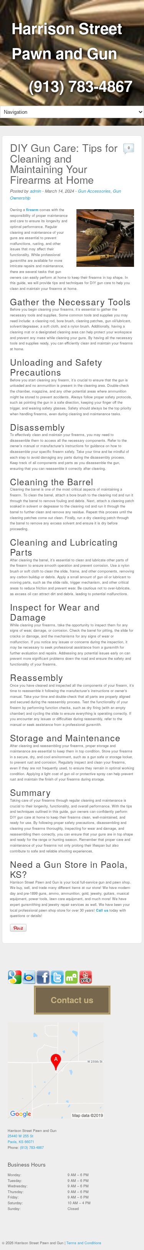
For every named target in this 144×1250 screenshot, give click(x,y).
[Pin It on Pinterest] (18, 928)
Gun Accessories (94, 191)
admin (35, 191)
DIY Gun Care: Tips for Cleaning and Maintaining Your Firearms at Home (64, 163)
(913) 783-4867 (80, 86)
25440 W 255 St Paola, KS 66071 (21, 1138)
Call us (102, 910)
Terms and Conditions (83, 1242)
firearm (32, 209)
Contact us (72, 1000)
